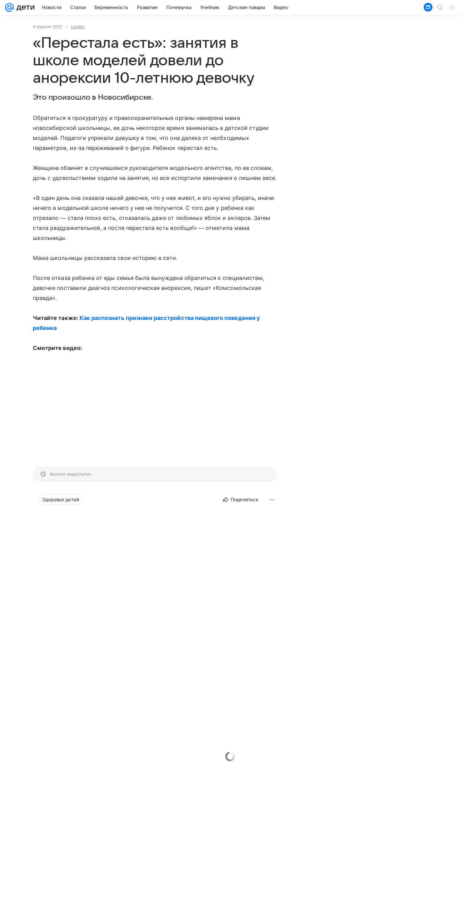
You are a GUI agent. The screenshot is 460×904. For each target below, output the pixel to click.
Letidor (78, 26)
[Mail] (9, 7)
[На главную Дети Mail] (24, 7)
